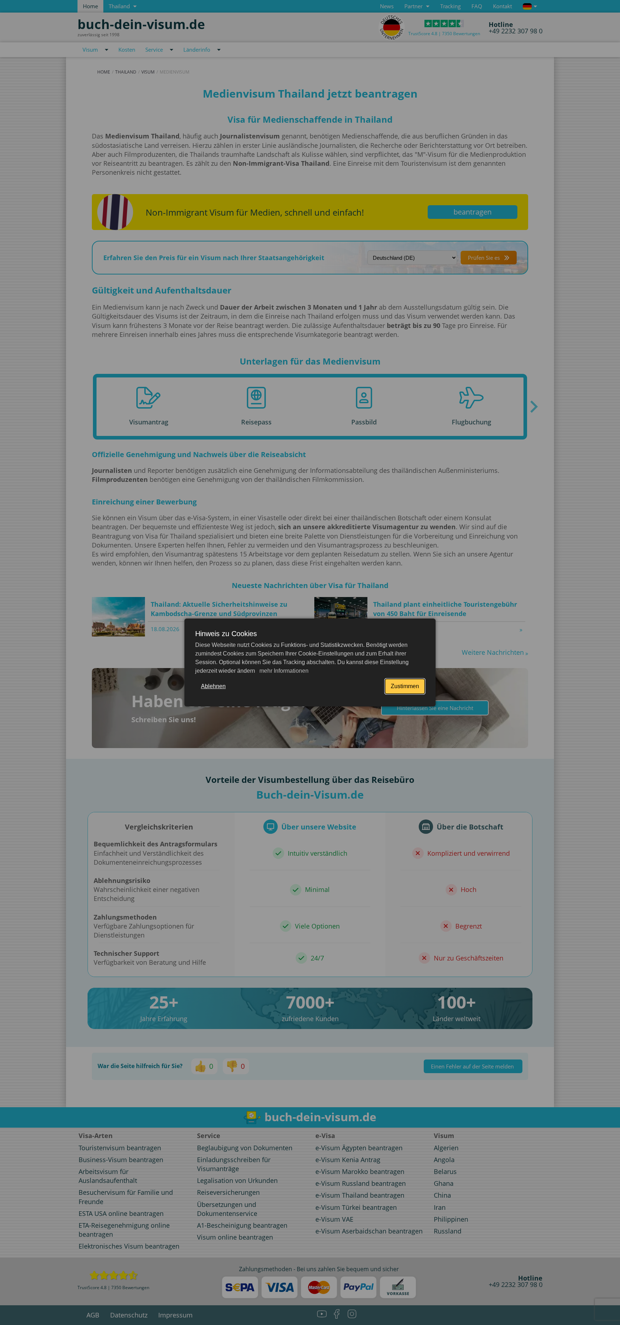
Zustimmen (405, 686)
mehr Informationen (283, 671)
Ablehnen (213, 686)
